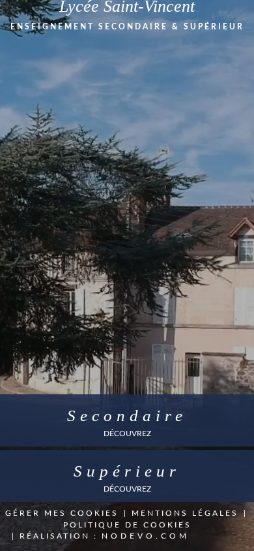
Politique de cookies (127, 525)
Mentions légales (185, 513)
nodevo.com (146, 536)
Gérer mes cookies (62, 513)
